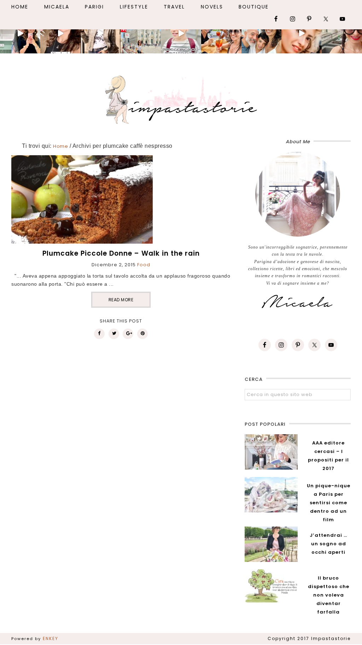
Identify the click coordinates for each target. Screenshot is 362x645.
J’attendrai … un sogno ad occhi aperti (328, 544)
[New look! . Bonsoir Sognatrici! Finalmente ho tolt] (60, 33)
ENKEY (50, 638)
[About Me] (298, 194)
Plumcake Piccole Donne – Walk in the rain (121, 253)
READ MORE (121, 300)
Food (143, 265)
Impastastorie (181, 98)
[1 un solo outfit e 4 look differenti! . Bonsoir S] (101, 33)
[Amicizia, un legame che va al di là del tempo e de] (221, 33)
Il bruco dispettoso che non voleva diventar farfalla (328, 595)
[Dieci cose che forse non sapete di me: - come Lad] (141, 33)
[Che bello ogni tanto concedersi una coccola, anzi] (20, 33)
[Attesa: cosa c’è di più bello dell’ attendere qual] (342, 33)
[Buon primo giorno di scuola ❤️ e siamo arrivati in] (181, 33)
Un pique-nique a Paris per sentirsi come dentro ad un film (328, 502)
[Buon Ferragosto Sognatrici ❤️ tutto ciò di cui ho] (261, 33)
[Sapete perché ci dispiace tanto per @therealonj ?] (301, 33)
